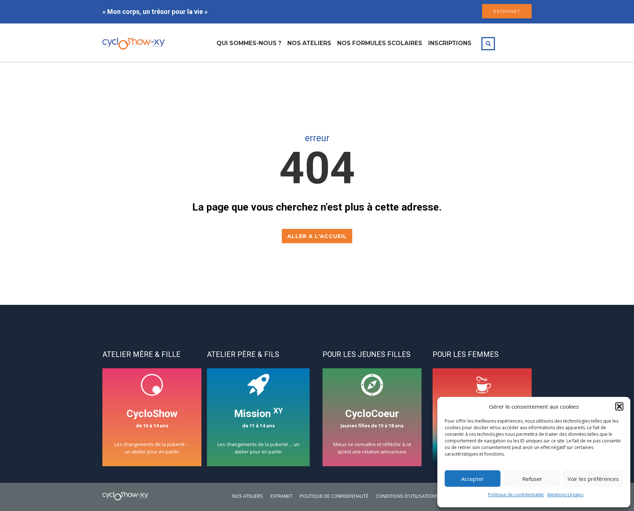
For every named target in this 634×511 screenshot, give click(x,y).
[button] (619, 406)
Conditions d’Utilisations (407, 496)
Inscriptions (449, 43)
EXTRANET (506, 11)
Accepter (472, 478)
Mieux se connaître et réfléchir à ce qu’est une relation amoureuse (372, 431)
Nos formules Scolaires (379, 43)
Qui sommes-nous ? (248, 43)
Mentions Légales (565, 495)
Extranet (281, 496)
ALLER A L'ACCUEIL (317, 236)
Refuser (532, 478)
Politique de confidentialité (516, 495)
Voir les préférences (593, 478)
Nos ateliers (309, 43)
